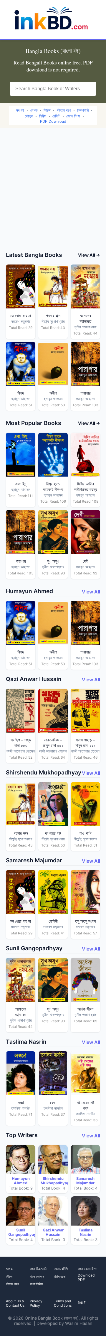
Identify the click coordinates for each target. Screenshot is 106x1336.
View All (91, 592)
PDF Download (53, 121)
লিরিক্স (42, 116)
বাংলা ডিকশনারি (38, 1269)
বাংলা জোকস (37, 1276)
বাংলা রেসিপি (61, 1269)
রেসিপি (56, 116)
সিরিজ (47, 110)
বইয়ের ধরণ (64, 110)
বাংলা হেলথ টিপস (87, 1269)
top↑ (82, 1302)
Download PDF (86, 1277)
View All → (89, 254)
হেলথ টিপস (73, 116)
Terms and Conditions (63, 1303)
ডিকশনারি (83, 110)
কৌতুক (29, 116)
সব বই (20, 110)
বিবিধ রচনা (59, 1276)
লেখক (33, 110)
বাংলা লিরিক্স (36, 1284)
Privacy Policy (36, 1303)
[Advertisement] (53, 195)
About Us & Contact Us (15, 1303)
